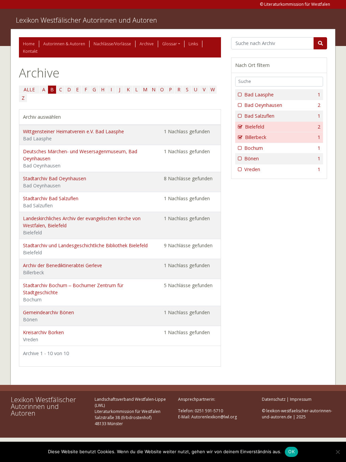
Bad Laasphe (282, 94)
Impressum (301, 399)
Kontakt (30, 51)
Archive (147, 44)
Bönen (282, 158)
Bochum (282, 148)
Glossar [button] (169, 44)
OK (291, 451)
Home (29, 44)
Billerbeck (282, 137)
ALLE (29, 89)
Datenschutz (274, 399)
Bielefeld (282, 126)
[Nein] (337, 451)
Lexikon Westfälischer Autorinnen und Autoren (86, 20)
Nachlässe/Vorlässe (112, 44)
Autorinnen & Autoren (64, 44)
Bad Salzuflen (282, 116)
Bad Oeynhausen (282, 105)
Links (193, 44)
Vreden (282, 169)
